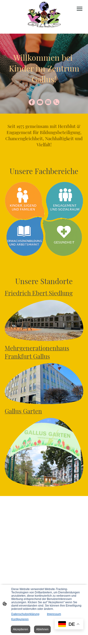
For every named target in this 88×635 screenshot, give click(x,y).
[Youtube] (40, 102)
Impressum (54, 614)
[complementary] (69, 624)
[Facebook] (32, 102)
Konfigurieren (20, 619)
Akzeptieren (20, 629)
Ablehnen (42, 629)
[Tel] (56, 102)
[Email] (48, 102)
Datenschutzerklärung (25, 614)
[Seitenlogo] (44, 15)
